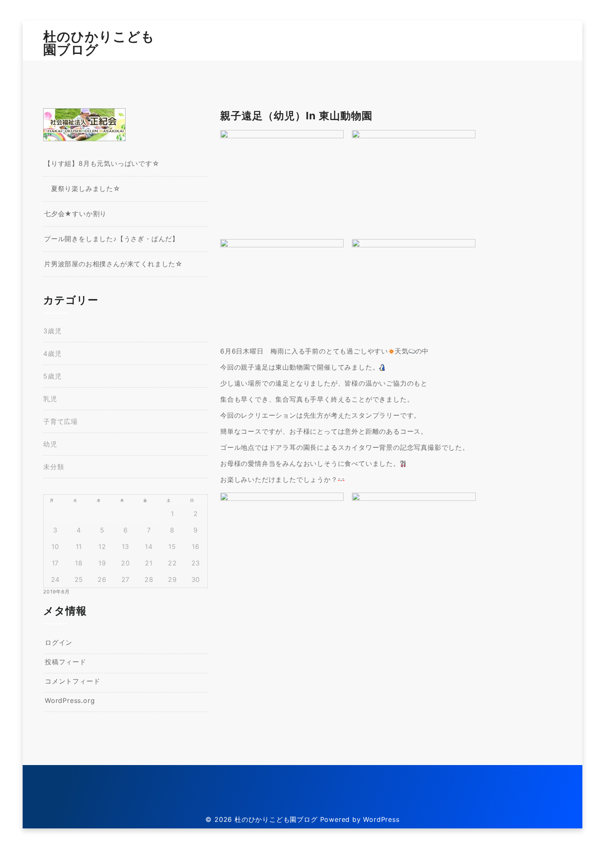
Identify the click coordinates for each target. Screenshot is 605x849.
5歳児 (52, 376)
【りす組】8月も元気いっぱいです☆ (102, 163)
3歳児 (52, 331)
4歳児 (52, 353)
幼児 (50, 444)
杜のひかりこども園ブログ (99, 43)
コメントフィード (72, 681)
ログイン (58, 642)
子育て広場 (60, 421)
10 (55, 546)
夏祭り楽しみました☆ (82, 188)
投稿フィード (65, 662)
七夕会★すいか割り (75, 213)
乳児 (50, 399)
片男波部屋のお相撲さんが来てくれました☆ (113, 264)
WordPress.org (70, 700)
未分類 (53, 467)
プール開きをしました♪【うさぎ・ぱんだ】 (111, 239)
